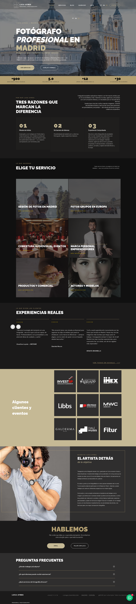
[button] (62, 5)
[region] (33, 133)
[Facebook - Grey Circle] (13, 327)
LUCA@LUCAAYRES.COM (71, 595)
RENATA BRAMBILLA (94, 351)
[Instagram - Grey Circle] (18, 327)
